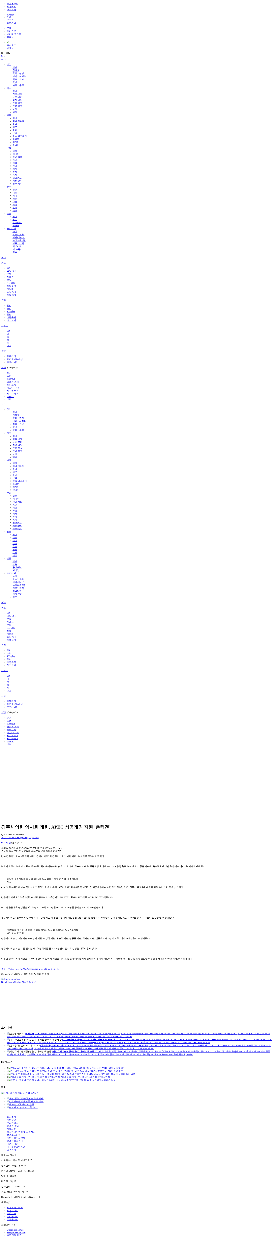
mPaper (10, 14)
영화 (9, 314)
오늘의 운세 (13, 382)
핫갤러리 (11, 356)
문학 (15, 172)
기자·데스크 (19, 237)
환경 (9, 373)
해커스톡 (11, 385)
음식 (15, 175)
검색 (3, 56)
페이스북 (11, 31)
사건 (15, 109)
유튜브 (10, 37)
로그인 (10, 20)
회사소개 (11, 1117)
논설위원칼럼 (19, 240)
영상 (3, 367)
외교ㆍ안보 (18, 79)
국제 (9, 115)
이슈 (3, 257)
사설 (15, 231)
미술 (15, 163)
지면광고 (11, 1120)
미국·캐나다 (19, 121)
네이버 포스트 (14, 34)
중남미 (16, 145)
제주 (15, 210)
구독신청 (11, 9)
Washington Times (15, 1230)
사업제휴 (11, 1129)
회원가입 (11, 23)
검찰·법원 (17, 94)
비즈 (3, 263)
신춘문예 (11, 1213)
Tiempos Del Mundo (16, 1232)
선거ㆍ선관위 (19, 76)
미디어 (16, 154)
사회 (9, 88)
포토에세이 (12, 362)
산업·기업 (12, 286)
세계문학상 (12, 1210)
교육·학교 (17, 106)
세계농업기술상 (15, 1207)
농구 (9, 340)
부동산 (10, 280)
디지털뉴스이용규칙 (17, 1147)
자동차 (10, 289)
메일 (8, 843)
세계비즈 (11, 6)
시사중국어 (12, 393)
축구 (9, 337)
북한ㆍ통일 (18, 85)
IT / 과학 (11, 283)
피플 (9, 213)
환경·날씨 (17, 100)
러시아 (16, 142)
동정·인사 (17, 222)
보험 (9, 274)
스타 (9, 308)
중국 (15, 124)
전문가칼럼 (18, 243)
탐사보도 (11, 45)
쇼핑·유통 (12, 292)
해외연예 (11, 320)
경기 (15, 195)
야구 (9, 334)
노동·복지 (17, 97)
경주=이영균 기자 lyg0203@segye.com (20, 837)
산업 (9, 631)
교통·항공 (17, 103)
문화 (9, 148)
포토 (3, 351)
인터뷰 (16, 225)
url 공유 (15, 843)
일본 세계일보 (14, 1235)
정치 (9, 64)
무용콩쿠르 (12, 1219)
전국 (9, 187)
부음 (15, 219)
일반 (15, 67)
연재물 (10, 48)
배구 (9, 343)
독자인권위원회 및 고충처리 (21, 1132)
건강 (15, 166)
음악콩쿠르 (12, 1216)
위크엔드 (17, 178)
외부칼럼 (17, 246)
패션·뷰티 (17, 181)
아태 (15, 130)
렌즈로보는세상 (15, 359)
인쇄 (3, 843)
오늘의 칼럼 (18, 234)
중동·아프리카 (20, 136)
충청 (15, 201)
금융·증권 (12, 271)
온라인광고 (12, 1123)
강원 (15, 198)
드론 (9, 376)
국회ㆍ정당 (18, 73)
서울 (15, 192)
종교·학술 (17, 157)
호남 (15, 207)
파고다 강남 (13, 387)
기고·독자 (17, 249)
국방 (15, 82)
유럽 (15, 133)
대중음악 (11, 317)
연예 (3, 300)
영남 (15, 204)
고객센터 (11, 1150)
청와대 (16, 70)
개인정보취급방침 (16, 1138)
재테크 (10, 277)
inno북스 (11, 379)
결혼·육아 (17, 184)
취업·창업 (12, 295)
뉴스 (3, 59)
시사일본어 (12, 390)
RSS (9, 17)
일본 (15, 127)
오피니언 (11, 228)
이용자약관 (12, 1144)
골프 (9, 346)
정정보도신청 (13, 1135)
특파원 (16, 139)
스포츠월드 (12, 3)
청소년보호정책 (15, 1141)
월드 (15, 252)
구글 (9, 28)
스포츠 (4, 325)
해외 (15, 112)
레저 (15, 169)
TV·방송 (11, 311)
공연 (15, 160)
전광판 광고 (13, 1126)
